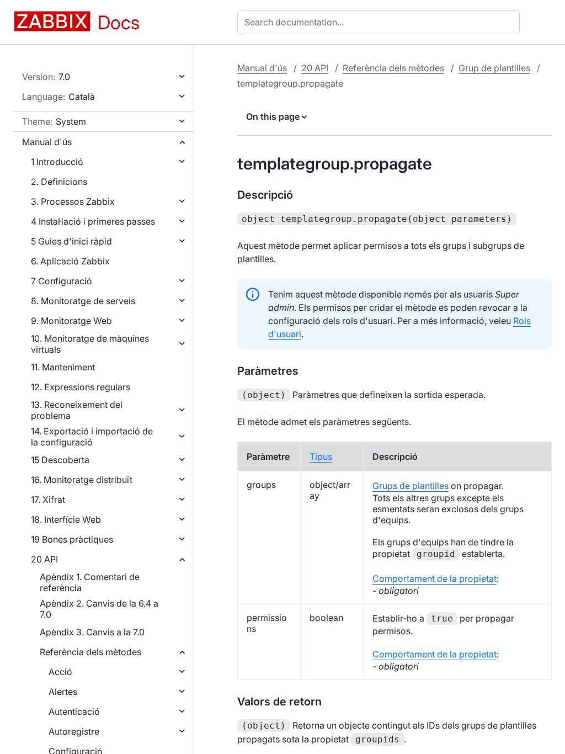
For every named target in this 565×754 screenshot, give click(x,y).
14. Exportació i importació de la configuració (92, 437)
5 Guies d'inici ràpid (71, 241)
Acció (60, 671)
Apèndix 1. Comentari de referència (90, 582)
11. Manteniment (63, 367)
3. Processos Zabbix (73, 201)
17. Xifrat (48, 499)
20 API (44, 559)
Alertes (63, 691)
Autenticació (74, 711)
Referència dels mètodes (90, 651)
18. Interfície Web (66, 519)
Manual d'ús (47, 141)
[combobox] (380, 22)
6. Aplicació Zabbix (70, 261)
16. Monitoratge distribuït (81, 479)
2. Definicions (59, 181)
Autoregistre (74, 731)
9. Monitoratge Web (71, 320)
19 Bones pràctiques (72, 539)
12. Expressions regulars (80, 386)
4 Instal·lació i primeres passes (93, 221)
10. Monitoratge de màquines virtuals (90, 344)
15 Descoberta (60, 459)
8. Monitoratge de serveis (83, 300)
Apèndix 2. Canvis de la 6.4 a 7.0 (99, 609)
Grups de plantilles (410, 485)
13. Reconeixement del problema (76, 410)
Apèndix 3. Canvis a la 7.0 (92, 632)
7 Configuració (61, 280)
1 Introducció (57, 161)
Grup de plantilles (494, 67)
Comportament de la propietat (434, 578)
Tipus (321, 456)
